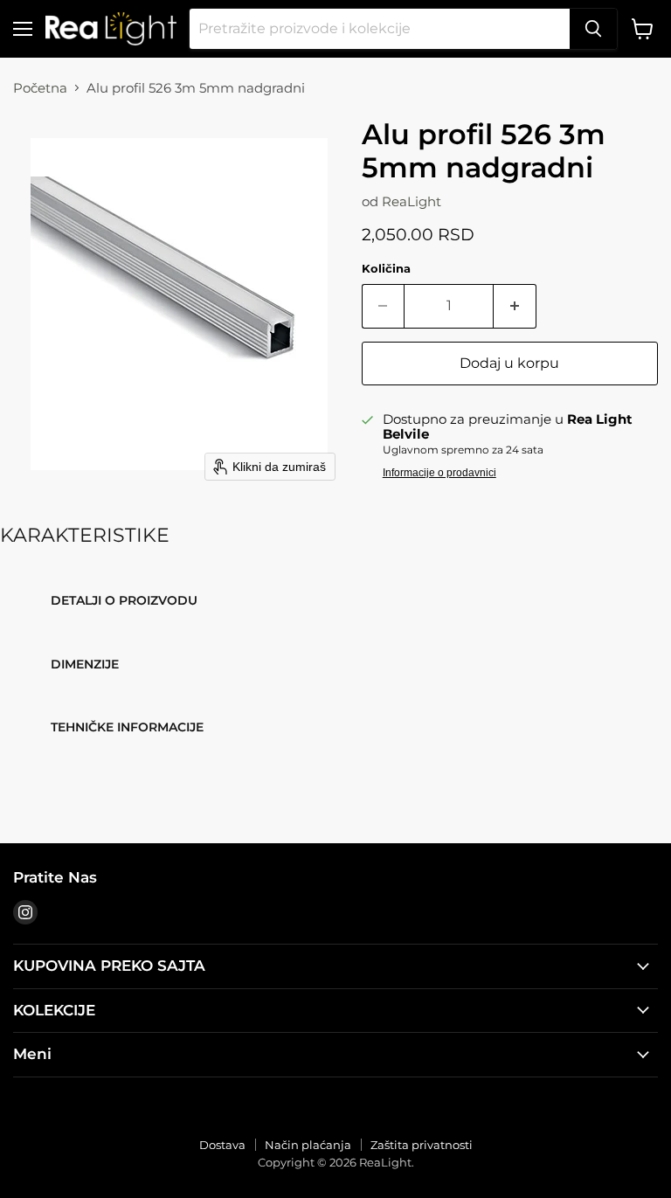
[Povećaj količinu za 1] (515, 306)
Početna (40, 87)
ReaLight (411, 201)
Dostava (222, 1145)
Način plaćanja (308, 1145)
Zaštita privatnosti (421, 1145)
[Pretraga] (593, 29)
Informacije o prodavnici (439, 473)
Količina (386, 268)
